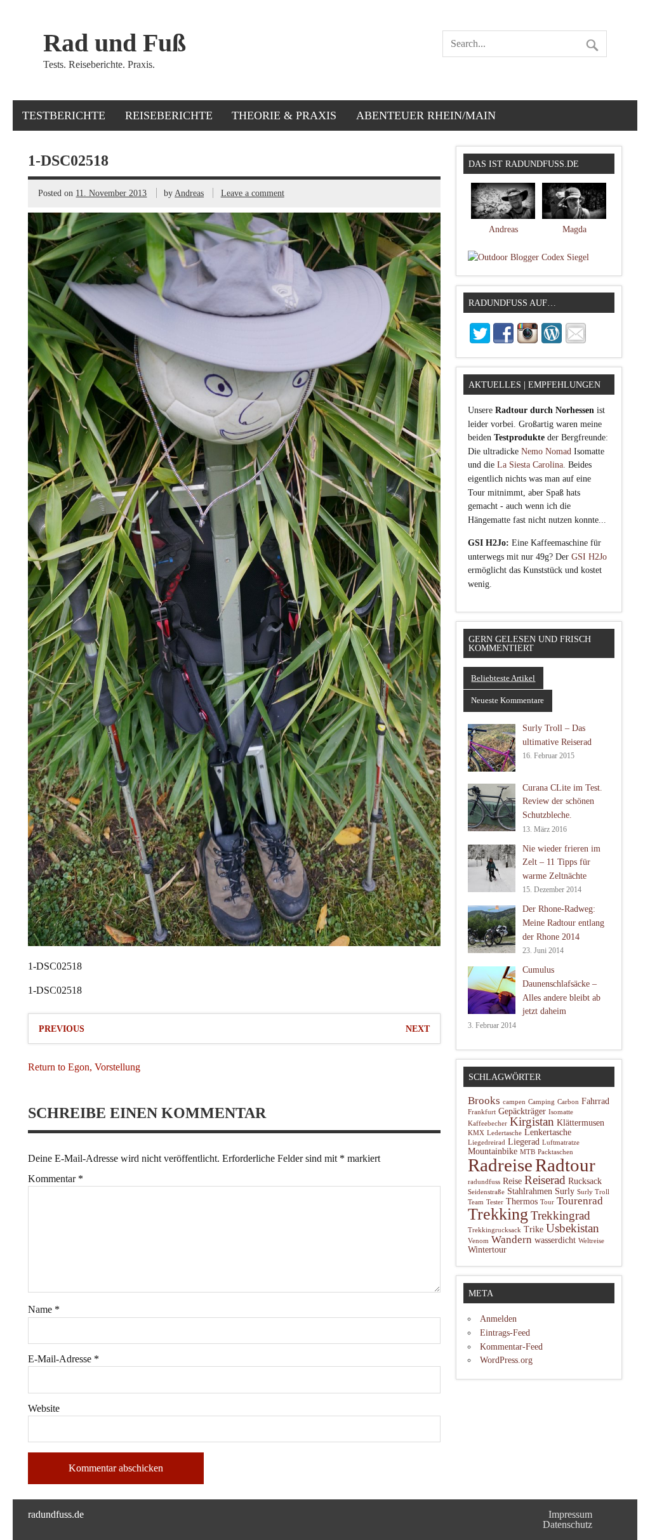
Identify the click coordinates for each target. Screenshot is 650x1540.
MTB (527, 1151)
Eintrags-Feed (505, 1332)
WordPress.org (506, 1360)
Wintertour (487, 1249)
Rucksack (585, 1181)
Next (418, 1028)
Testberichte (63, 115)
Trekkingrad (560, 1215)
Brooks (484, 1101)
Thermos (522, 1201)
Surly (564, 1191)
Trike (533, 1229)
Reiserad (545, 1180)
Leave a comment (252, 193)
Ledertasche (504, 1132)
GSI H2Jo (589, 556)
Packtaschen (555, 1151)
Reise (512, 1181)
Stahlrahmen (529, 1191)
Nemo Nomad (546, 451)
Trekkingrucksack (494, 1230)
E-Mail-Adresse (63, 1359)
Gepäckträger (522, 1111)
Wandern (511, 1240)
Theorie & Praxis (284, 115)
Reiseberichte (169, 115)
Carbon (568, 1101)
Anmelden (498, 1318)
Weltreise (591, 1240)
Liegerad (524, 1142)
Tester (494, 1202)
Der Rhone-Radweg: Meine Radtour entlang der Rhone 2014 (563, 922)
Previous (61, 1028)
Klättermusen (580, 1123)
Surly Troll (593, 1191)
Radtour (565, 1165)
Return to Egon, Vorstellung (84, 1067)
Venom (478, 1240)
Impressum (570, 1514)
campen (514, 1101)
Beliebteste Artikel (503, 678)
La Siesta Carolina (530, 464)
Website (44, 1409)
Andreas (189, 193)
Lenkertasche (547, 1132)
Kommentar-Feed (511, 1346)
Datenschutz (567, 1524)
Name (44, 1310)
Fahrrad (595, 1101)
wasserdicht (555, 1240)
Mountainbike (492, 1151)
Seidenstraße (486, 1191)
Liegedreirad (486, 1142)
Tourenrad (580, 1201)
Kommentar (55, 1179)
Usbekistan (572, 1228)
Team (476, 1202)
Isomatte (560, 1112)
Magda (574, 229)
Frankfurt (482, 1112)
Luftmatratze (561, 1142)
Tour (547, 1202)
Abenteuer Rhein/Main (426, 115)
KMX (476, 1132)
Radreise (500, 1165)
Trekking (498, 1214)
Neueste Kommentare (507, 700)
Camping (541, 1101)
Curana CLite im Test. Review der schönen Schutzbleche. (562, 801)
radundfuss (484, 1181)
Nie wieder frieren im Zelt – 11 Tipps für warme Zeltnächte (561, 862)
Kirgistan (532, 1121)
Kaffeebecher (487, 1123)
